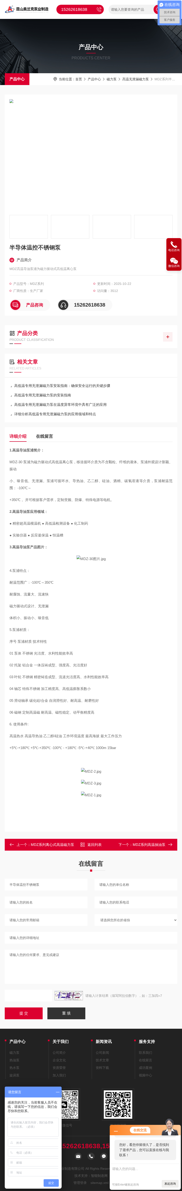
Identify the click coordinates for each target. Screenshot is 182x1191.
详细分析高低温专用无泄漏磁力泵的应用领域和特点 (55, 414)
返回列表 (94, 845)
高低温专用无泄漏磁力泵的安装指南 (42, 395)
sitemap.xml (100, 1183)
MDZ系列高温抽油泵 (149, 845)
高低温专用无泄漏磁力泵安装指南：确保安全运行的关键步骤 (62, 386)
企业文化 (59, 1060)
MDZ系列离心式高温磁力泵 (52, 845)
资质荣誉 (59, 1068)
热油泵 (14, 1060)
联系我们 (145, 1052)
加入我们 (59, 1075)
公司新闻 (102, 1052)
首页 (78, 79)
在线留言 (44, 436)
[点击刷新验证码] (69, 995)
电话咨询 (174, 250)
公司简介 (59, 1052)
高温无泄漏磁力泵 (135, 79)
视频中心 (145, 1075)
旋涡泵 (14, 1075)
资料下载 (102, 1068)
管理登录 (80, 1183)
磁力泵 (112, 79)
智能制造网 (99, 1176)
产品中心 (17, 79)
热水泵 (14, 1068)
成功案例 (145, 1068)
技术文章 (102, 1060)
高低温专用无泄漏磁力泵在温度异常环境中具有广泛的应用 (60, 405)
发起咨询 (170, 1183)
